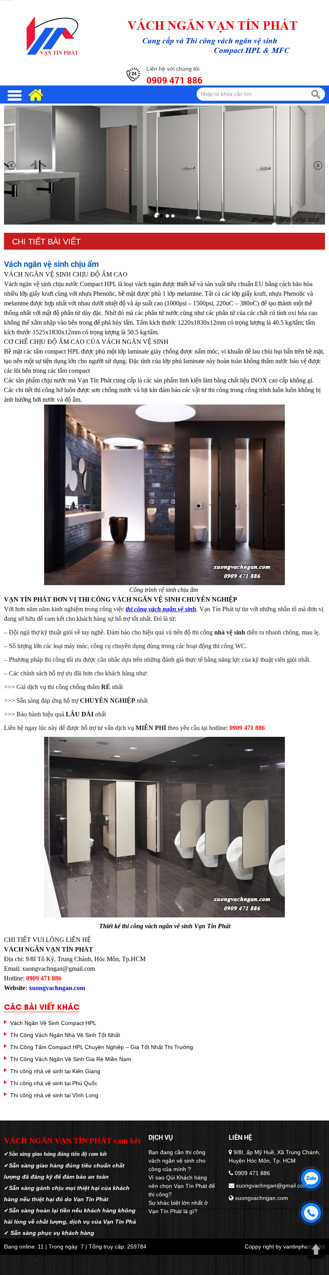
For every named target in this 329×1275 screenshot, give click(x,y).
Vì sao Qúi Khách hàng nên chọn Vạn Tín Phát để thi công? (181, 1186)
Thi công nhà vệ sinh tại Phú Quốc (53, 1083)
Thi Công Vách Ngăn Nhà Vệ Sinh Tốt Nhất (65, 1035)
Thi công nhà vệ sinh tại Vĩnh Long (54, 1095)
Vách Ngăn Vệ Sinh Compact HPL (53, 1023)
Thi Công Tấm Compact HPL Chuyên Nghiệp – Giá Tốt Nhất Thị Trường (101, 1047)
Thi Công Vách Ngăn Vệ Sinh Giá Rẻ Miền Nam (70, 1059)
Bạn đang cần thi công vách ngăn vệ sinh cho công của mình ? (176, 1160)
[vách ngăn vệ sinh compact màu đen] (164, 165)
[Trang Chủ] (52, 36)
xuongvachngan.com (57, 987)
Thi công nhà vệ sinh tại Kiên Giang (55, 1071)
